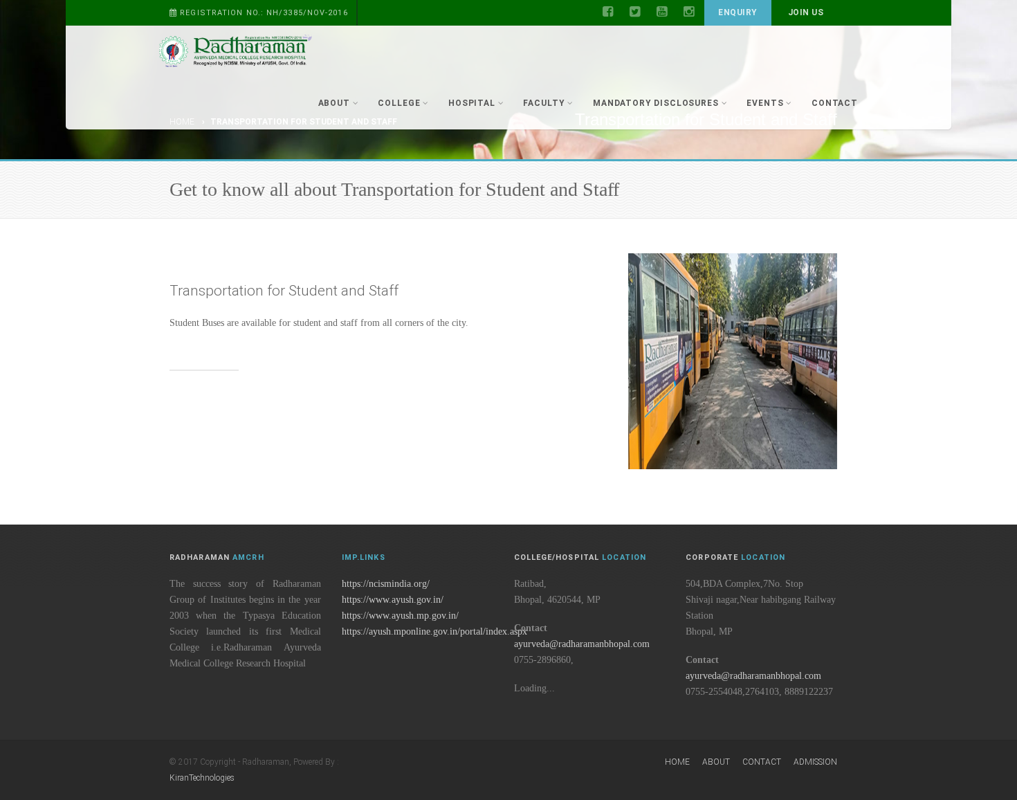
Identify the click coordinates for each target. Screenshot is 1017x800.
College (399, 103)
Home (677, 762)
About (334, 103)
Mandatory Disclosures (656, 103)
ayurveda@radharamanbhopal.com (582, 644)
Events (764, 103)
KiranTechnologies (202, 778)
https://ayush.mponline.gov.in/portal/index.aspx (434, 631)
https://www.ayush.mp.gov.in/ (400, 615)
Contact (835, 103)
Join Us (805, 12)
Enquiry (737, 12)
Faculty (544, 103)
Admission (815, 762)
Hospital (471, 103)
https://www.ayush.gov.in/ (392, 599)
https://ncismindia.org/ (386, 584)
